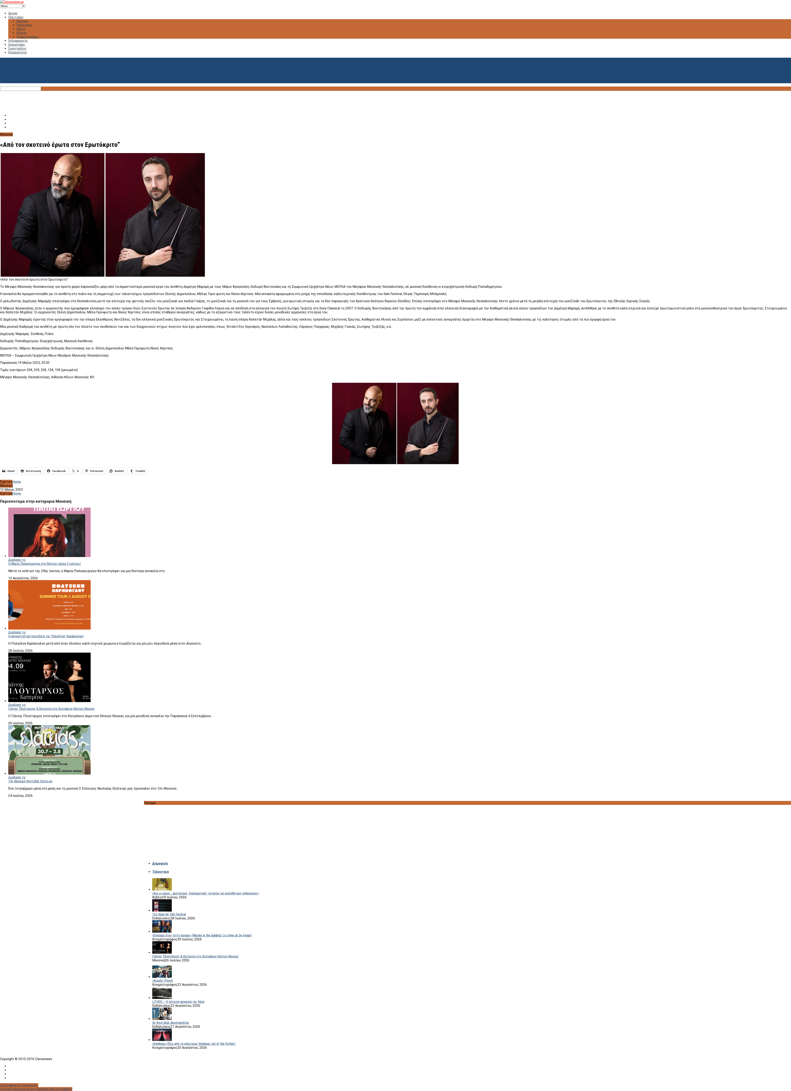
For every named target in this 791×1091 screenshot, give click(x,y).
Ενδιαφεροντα (17, 41)
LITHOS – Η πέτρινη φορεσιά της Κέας (178, 1002)
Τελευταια (160, 872)
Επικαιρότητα (17, 52)
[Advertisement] (395, 100)
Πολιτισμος (16, 17)
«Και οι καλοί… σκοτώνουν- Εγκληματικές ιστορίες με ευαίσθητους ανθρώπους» (205, 893)
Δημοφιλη (160, 863)
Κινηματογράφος (27, 37)
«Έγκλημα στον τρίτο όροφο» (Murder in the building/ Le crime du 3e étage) (202, 935)
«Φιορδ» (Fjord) (162, 981)
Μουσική (22, 21)
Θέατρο (21, 33)
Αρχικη (12, 13)
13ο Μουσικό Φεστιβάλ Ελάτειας (30, 781)
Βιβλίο (20, 29)
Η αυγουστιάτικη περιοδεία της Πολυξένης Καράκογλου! (45, 636)
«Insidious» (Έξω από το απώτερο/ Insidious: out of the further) (193, 1044)
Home (16, 482)
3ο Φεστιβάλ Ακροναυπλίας (170, 1023)
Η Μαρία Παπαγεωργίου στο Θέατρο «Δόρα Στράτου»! (44, 564)
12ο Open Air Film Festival (169, 914)
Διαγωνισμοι (16, 45)
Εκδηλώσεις (24, 25)
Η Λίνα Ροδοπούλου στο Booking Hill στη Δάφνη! (36, 1089)
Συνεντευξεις (17, 48)
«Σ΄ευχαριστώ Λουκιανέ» (19, 1085)
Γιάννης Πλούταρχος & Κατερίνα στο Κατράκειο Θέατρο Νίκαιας (51, 709)
